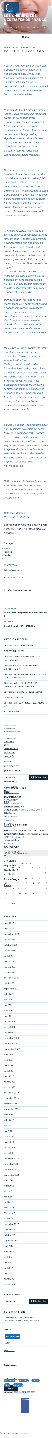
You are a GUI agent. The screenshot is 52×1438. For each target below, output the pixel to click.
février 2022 (9, 967)
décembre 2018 (11, 1158)
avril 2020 (8, 1071)
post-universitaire (12, 833)
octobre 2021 (10, 983)
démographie (8, 731)
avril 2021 (8, 1011)
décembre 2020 (11, 1032)
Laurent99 (29, 47)
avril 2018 (8, 1202)
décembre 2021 (11, 978)
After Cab (9, 752)
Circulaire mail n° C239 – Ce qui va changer (23, 692)
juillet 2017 (9, 1251)
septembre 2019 (12, 1109)
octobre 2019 (10, 1104)
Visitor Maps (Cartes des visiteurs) (27, 1321)
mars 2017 (9, 1273)
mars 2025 (9, 928)
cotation (13, 728)
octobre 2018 (10, 1169)
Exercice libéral (10, 830)
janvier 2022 (9, 972)
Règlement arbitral (20, 590)
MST (7, 802)
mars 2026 (9, 923)
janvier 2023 (9, 950)
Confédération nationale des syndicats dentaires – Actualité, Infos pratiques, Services (25, 528)
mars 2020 (9, 1076)
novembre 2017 (11, 1229)
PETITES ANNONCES (14, 651)
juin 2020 (8, 1060)
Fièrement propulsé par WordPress (19, 1392)
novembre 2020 (11, 1038)
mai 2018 (8, 1197)
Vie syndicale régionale (10, 860)
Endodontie (14, 725)
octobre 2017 (10, 1235)
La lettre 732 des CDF (14, 697)
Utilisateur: (9, 1351)
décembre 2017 (11, 1224)
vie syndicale (16, 731)
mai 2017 (8, 1262)
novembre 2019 (11, 1098)
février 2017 (9, 1279)
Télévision (13, 817)
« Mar (13, 903)
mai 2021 (8, 1005)
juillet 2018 (9, 1186)
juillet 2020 (9, 1054)
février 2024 (9, 939)
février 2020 (9, 1082)
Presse (7, 837)
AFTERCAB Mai (11, 712)
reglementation (11, 748)
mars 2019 (9, 1142)
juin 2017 (8, 1257)
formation (13, 735)
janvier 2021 (9, 1027)
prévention (8, 738)
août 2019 (8, 1115)
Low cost (12, 813)
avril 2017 (8, 1268)
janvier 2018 (9, 1219)
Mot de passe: (10, 1365)
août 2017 (8, 1246)
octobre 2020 (10, 1043)
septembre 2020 (12, 1049)
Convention (13, 851)
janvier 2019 (9, 1153)
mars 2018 (9, 1208)
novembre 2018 (11, 1164)
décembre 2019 (11, 1093)
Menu (27, 37)
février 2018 (9, 1213)
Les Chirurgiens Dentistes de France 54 (25, 20)
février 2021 (9, 1022)
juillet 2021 (9, 994)
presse (8, 756)
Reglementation (11, 840)
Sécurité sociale (7, 728)
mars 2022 (9, 961)
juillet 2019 (9, 1120)
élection (6, 735)
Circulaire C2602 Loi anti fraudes (18, 646)
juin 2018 (8, 1191)
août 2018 (8, 1180)
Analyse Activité (7, 725)
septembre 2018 (12, 1175)
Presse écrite (9, 820)
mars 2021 (9, 1016)
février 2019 (9, 1147)
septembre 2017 (11, 1240)
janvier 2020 (9, 1087)
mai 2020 (8, 1065)
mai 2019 (8, 1131)
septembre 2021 (11, 989)
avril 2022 (8, 956)
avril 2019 (8, 1136)
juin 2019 (8, 1126)
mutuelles (17, 807)
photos (7, 745)
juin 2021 (8, 1000)
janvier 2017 (9, 1284)
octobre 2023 (10, 945)
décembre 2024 (11, 934)
